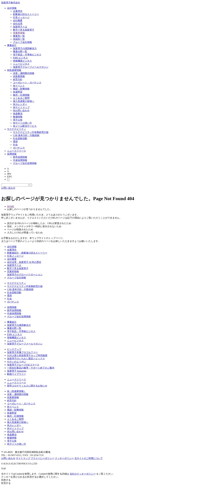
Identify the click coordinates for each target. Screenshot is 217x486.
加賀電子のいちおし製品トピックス (26, 358)
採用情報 (12, 154)
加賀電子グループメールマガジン (30, 67)
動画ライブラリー (16, 374)
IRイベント (19, 85)
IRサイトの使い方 (22, 123)
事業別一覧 (19, 36)
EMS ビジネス (20, 57)
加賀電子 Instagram (16, 371)
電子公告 (17, 120)
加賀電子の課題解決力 (25, 48)
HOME (10, 206)
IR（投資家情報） (16, 391)
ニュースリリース (16, 151)
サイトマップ (23, 458)
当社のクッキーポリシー (83, 474)
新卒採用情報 (20, 157)
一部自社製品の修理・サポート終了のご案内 (30, 368)
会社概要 (17, 20)
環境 (15, 141)
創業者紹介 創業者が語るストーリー (27, 253)
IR (14, 70)
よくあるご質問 (21, 98)
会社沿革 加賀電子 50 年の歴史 (24, 262)
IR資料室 (17, 92)
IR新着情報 (19, 76)
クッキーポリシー (64, 458)
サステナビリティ (16, 129)
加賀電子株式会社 (10, 2)
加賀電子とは (20, 26)
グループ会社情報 (22, 42)
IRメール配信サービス (25, 126)
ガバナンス (19, 147)
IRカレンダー (20, 104)
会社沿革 (17, 23)
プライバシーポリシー (42, 458)
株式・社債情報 (21, 95)
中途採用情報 (20, 160)
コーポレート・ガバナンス (27, 82)
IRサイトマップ (21, 107)
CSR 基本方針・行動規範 (26, 135)
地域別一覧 (19, 39)
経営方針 (17, 79)
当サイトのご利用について (88, 458)
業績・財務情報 (21, 89)
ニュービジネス (21, 64)
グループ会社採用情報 (25, 163)
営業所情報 (19, 33)
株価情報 (17, 116)
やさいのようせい (16, 361)
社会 (15, 144)
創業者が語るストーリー (26, 14)
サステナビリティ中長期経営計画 (30, 132)
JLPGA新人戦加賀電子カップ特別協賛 (27, 355)
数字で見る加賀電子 (23, 30)
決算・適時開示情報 (23, 73)
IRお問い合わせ (21, 110)
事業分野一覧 (20, 51)
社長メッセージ (21, 17)
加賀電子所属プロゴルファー (22, 352)
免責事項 (17, 113)
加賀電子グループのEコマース (23, 364)
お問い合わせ (8, 188)
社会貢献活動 (20, 138)
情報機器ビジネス (22, 61)
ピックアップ (14, 349)
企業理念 (17, 11)
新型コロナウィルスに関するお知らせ (27, 385)
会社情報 (12, 8)
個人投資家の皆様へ (23, 101)
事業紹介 (12, 45)
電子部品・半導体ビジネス (27, 54)
